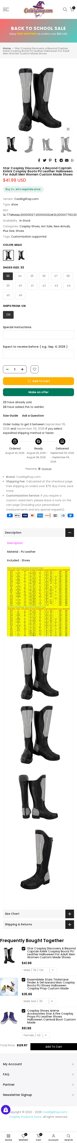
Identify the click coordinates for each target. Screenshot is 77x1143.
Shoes (20, 231)
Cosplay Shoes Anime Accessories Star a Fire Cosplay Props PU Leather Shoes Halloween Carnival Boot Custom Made (51, 1016)
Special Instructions (17, 327)
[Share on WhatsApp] (72, 160)
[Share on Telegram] (61, 160)
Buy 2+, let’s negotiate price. (23, 189)
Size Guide (10, 416)
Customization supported (28, 237)
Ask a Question (33, 416)
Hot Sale (46, 226)
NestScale (47, 469)
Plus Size (8, 231)
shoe (14, 204)
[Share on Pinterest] (50, 160)
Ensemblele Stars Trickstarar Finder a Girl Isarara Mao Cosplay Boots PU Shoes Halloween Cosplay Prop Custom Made (51, 983)
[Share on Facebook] (39, 160)
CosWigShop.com (26, 199)
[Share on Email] (67, 160)
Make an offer (42, 393)
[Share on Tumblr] (55, 160)
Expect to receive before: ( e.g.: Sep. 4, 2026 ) (35, 347)
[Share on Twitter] (44, 160)
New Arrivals (62, 226)
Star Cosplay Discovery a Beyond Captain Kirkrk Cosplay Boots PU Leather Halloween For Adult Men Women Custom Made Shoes (51, 952)
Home (7, 48)
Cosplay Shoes (30, 226)
